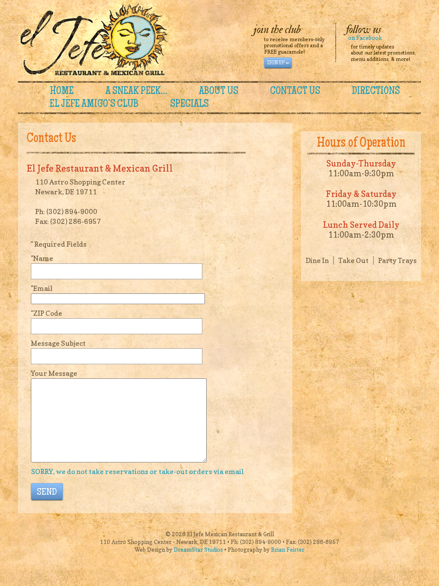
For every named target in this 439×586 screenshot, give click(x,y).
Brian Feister (287, 549)
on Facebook (365, 37)
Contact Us (295, 92)
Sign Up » (278, 63)
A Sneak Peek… (136, 92)
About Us (218, 92)
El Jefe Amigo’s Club (94, 105)
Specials (189, 105)
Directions (376, 92)
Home (62, 92)
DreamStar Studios (198, 549)
